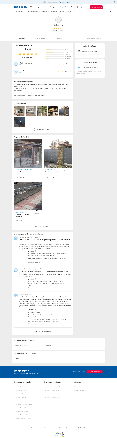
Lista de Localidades (80, 390)
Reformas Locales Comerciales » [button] (24, 169)
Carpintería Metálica (32, 11)
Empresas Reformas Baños (21, 411)
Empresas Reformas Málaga (52, 394)
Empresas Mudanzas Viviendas (23, 404)
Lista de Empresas (79, 387)
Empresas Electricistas (20, 394)
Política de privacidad (49, 428)
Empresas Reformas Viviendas (22, 418)
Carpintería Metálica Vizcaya (49, 11)
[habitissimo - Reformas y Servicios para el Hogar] (21, 7)
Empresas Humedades (20, 397)
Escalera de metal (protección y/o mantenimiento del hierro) (42, 297)
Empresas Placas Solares (21, 408)
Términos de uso (35, 428)
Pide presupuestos (96, 7)
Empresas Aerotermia (20, 387)
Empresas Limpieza (19, 401)
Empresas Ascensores (20, 390)
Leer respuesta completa (35, 262)
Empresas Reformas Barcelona (53, 387)
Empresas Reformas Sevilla (52, 397)
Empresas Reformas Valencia (52, 401)
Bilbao (62, 11)
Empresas (20, 11)
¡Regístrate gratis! (65, 2)
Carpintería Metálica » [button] (51, 169)
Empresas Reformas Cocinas (22, 415)
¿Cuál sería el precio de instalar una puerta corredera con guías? (44, 272)
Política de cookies (63, 428)
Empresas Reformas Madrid (52, 390)
